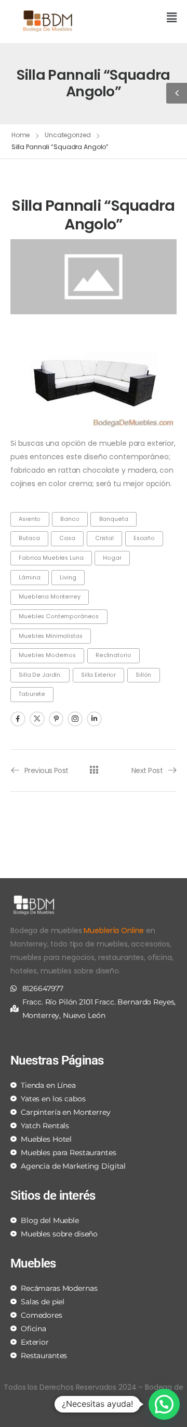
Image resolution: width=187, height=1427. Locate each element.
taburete (32, 694)
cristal (104, 538)
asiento (30, 519)
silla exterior (98, 675)
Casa (67, 538)
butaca (29, 538)
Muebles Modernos (47, 655)
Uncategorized (67, 134)
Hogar (112, 558)
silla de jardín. (40, 675)
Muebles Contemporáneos (59, 616)
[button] (139, 18)
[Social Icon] (17, 718)
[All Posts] (93, 769)
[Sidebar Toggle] (176, 93)
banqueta (113, 519)
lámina (29, 577)
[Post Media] (93, 276)
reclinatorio (113, 655)
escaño (144, 538)
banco (69, 519)
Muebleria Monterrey (49, 597)
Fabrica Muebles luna (51, 558)
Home (20, 134)
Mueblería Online (114, 930)
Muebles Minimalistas (50, 636)
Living (68, 577)
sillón (143, 675)
